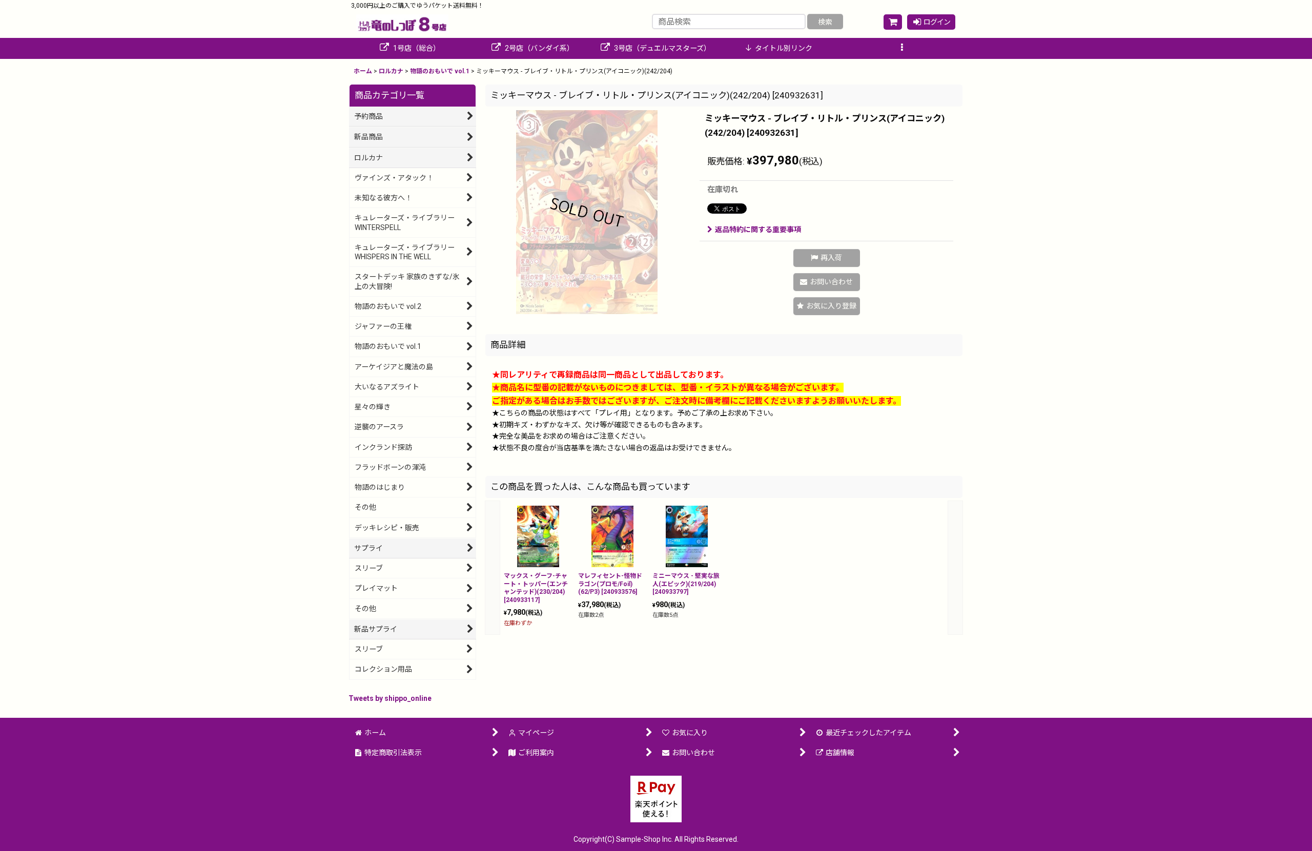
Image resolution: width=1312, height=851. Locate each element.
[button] (901, 48)
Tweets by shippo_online (390, 698)
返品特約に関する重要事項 (758, 229)
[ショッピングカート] (893, 22)
